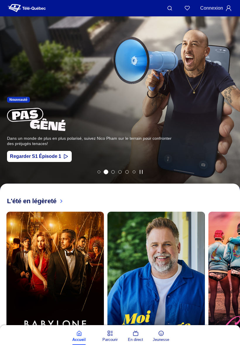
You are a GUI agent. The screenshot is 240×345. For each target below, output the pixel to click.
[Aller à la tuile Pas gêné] (106, 172)
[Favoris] (187, 8)
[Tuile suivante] (234, 294)
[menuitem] (79, 336)
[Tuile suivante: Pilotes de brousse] (231, 110)
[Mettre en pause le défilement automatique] (141, 172)
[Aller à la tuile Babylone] (99, 172)
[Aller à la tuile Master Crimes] (127, 172)
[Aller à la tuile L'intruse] (120, 172)
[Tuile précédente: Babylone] (8, 110)
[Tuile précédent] (6, 294)
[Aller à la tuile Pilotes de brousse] (113, 172)
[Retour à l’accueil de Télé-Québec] (26, 8)
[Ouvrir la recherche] (170, 8)
